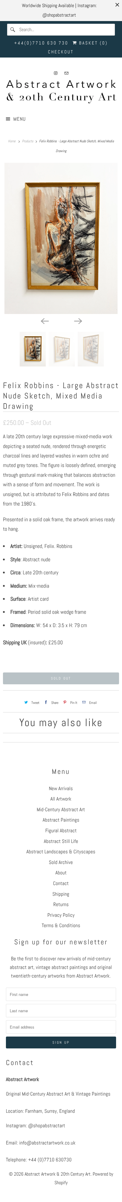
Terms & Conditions (61, 925)
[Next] (77, 320)
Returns (61, 904)
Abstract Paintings (61, 820)
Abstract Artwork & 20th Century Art (58, 1174)
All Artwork (60, 799)
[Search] (13, 30)
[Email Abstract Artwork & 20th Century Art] (66, 73)
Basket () (92, 43)
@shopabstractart (46, 1125)
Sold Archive (61, 862)
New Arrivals (61, 788)
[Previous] (44, 320)
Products (28, 141)
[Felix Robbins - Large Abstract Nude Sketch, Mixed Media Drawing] (61, 238)
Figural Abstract (61, 830)
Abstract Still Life (61, 841)
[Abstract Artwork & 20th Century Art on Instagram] (56, 73)
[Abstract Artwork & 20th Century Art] (61, 93)
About (61, 872)
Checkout (61, 52)
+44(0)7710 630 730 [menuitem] (41, 43)
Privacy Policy (61, 915)
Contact (61, 883)
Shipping (60, 894)
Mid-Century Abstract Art (61, 809)
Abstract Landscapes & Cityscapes (60, 851)
